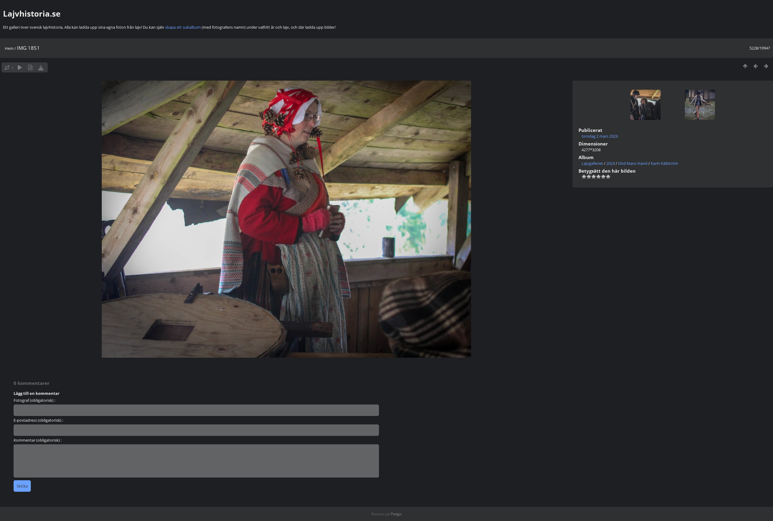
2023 (610, 163)
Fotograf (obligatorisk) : (34, 400)
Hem (9, 48)
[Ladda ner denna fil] (41, 67)
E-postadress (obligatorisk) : (38, 420)
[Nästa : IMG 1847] (766, 65)
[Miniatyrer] (745, 65)
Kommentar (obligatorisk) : (38, 440)
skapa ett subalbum (183, 27)
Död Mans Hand (632, 163)
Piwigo (396, 513)
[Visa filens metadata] (30, 67)
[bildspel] (19, 67)
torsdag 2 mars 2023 (600, 136)
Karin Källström (664, 163)
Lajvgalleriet (592, 163)
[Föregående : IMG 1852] (755, 65)
